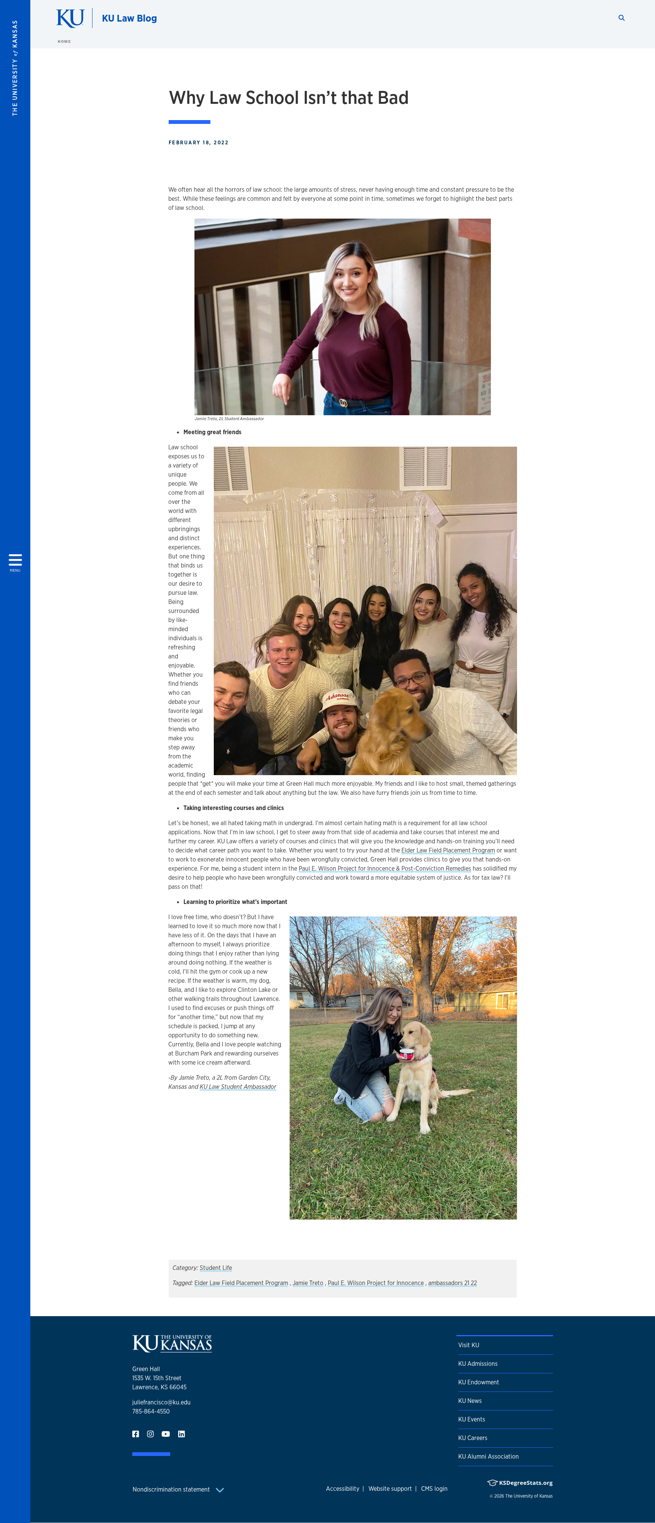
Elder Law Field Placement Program (448, 850)
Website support (390, 1489)
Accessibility (342, 1489)
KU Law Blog (129, 18)
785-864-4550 (151, 1411)
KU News (470, 1401)
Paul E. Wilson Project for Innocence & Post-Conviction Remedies (385, 869)
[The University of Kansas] (172, 1349)
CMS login (434, 1489)
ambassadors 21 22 (452, 1283)
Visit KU (468, 1345)
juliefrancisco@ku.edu (161, 1402)
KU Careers (472, 1438)
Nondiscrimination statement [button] (172, 1489)
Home (64, 41)
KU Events (471, 1419)
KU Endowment (478, 1382)
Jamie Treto (308, 1283)
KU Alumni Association (488, 1456)
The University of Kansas (529, 1496)
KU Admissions (478, 1364)
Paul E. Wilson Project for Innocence (376, 1283)
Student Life (216, 1268)
